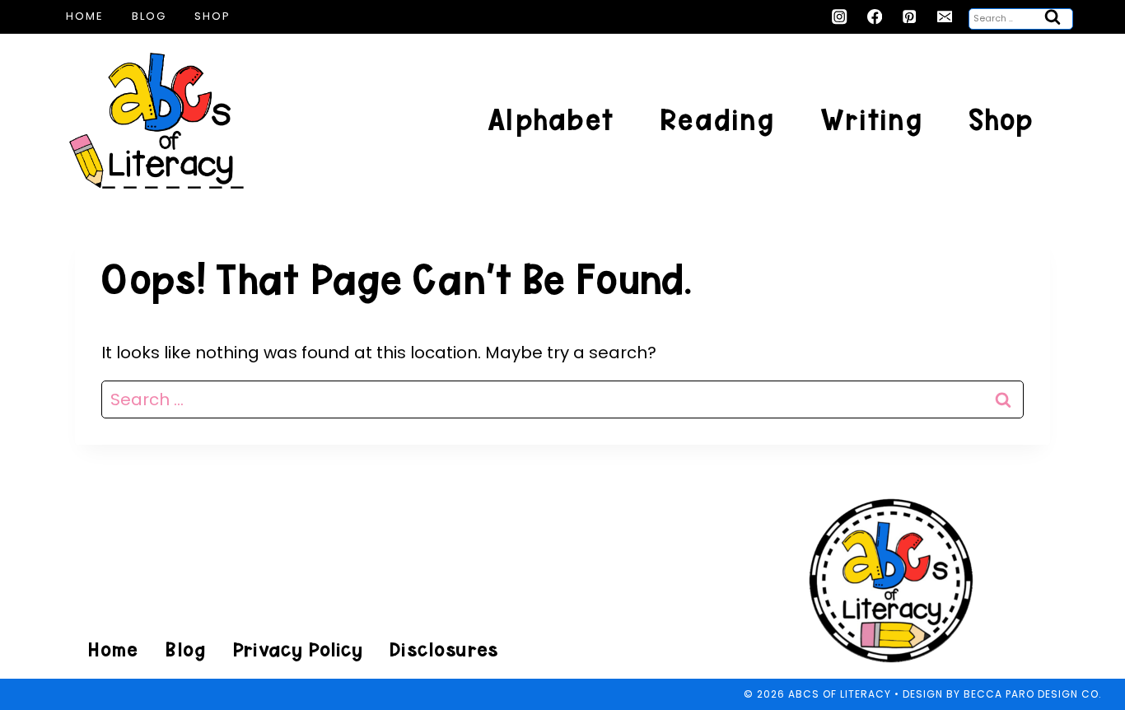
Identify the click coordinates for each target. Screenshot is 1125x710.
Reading (717, 119)
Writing (871, 119)
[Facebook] (875, 17)
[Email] (945, 17)
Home (85, 16)
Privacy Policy (297, 649)
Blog (149, 16)
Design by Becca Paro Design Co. (1002, 694)
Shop (212, 16)
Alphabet (551, 119)
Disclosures (443, 649)
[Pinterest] (909, 17)
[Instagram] (839, 17)
